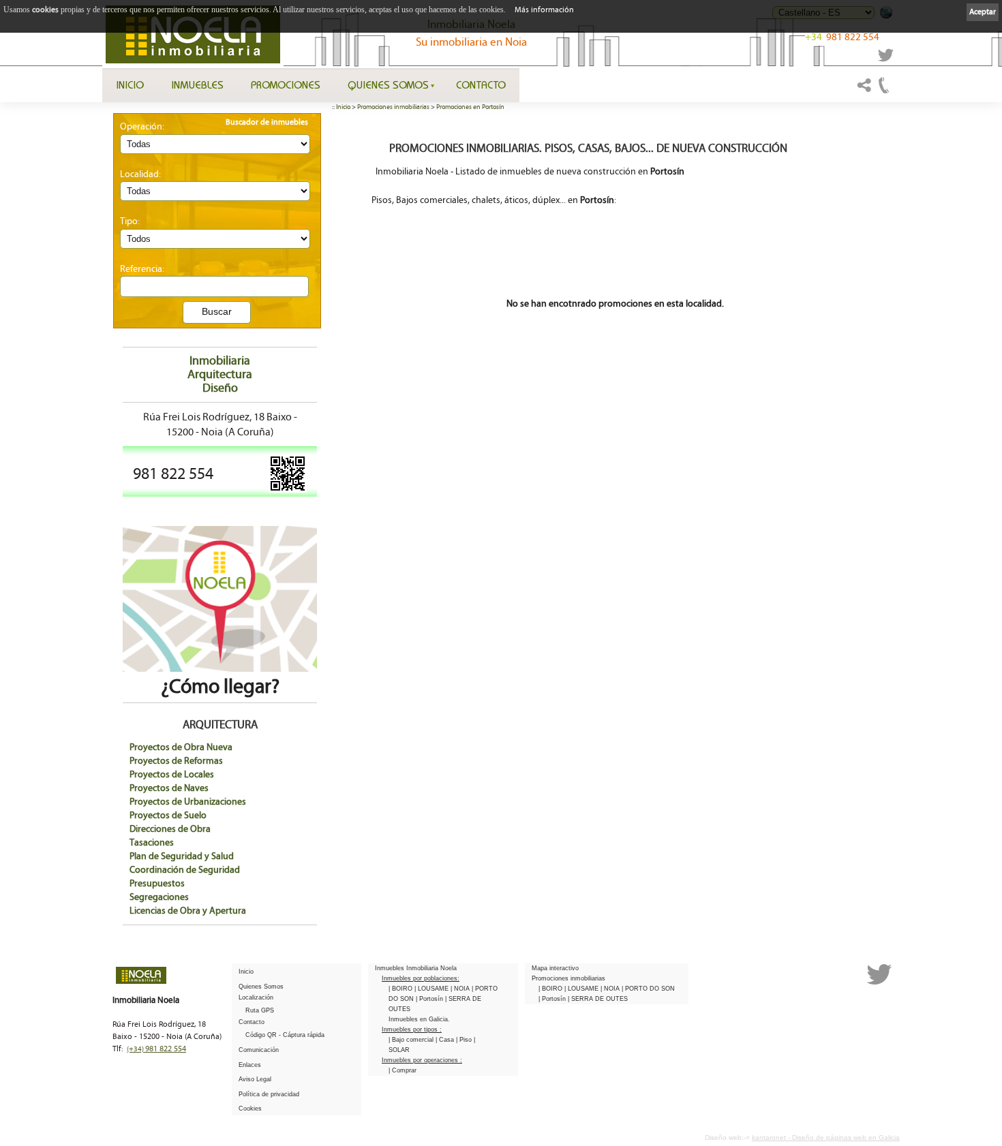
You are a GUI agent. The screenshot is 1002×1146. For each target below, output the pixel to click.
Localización (256, 997)
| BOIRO (401, 988)
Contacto (481, 84)
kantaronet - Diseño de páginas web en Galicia (826, 1137)
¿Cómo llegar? (220, 686)
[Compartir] (864, 91)
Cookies (250, 1108)
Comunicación (259, 1050)
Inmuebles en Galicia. (419, 1019)
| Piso (465, 1039)
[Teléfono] (884, 91)
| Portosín (430, 998)
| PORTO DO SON (648, 988)
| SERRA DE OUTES (598, 998)
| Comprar (402, 1070)
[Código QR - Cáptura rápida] (288, 489)
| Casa (446, 1039)
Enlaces (250, 1065)
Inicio (130, 84)
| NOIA (461, 988)
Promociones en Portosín (470, 107)
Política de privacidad (269, 1094)
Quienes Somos (388, 84)
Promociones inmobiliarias (393, 107)
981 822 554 (842, 37)
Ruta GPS (259, 1010)
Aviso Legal (255, 1079)
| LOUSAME (432, 988)
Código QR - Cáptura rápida (284, 1035)
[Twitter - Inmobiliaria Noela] (886, 59)
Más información (544, 9)
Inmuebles (197, 84)
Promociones (285, 84)
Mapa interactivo (555, 968)
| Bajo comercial (412, 1039)
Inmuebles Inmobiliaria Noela (416, 968)
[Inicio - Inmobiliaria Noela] (193, 34)
